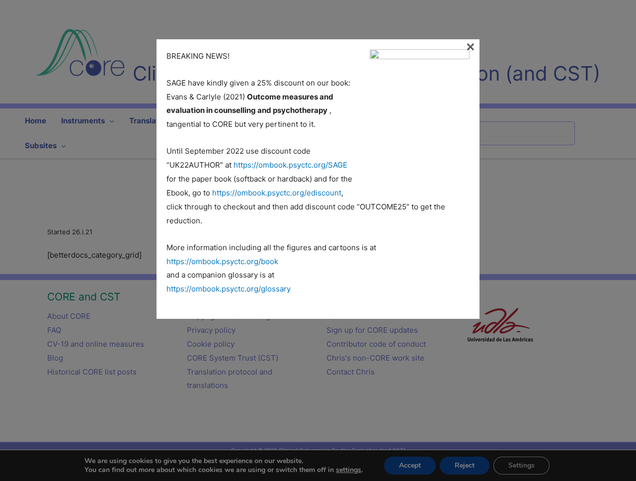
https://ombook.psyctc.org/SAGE (290, 165)
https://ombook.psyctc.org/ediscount (276, 192)
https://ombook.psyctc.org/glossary (228, 288)
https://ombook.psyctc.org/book (222, 261)
